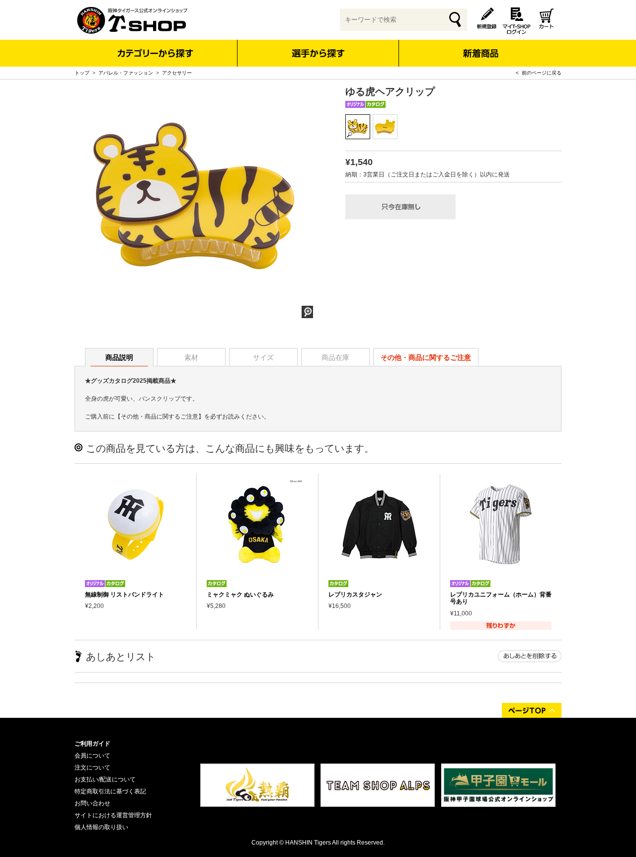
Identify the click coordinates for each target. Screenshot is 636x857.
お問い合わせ (92, 803)
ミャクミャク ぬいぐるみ (240, 594)
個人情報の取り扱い (101, 827)
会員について (92, 755)
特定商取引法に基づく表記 (110, 791)
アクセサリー (177, 73)
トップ (82, 73)
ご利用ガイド (92, 743)
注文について (92, 767)
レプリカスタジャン (355, 594)
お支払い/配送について (105, 779)
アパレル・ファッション (125, 73)
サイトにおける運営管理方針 (113, 815)
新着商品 (480, 46)
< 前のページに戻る (538, 73)
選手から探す (318, 53)
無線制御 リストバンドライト (124, 594)
